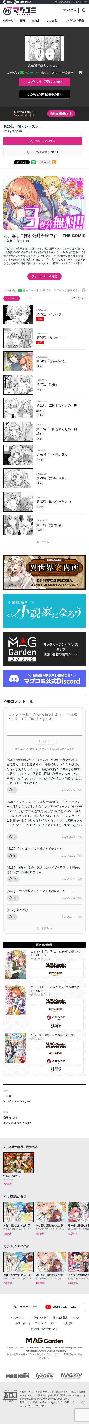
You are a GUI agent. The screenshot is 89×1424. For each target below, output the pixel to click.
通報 (79, 790)
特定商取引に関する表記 (44, 1329)
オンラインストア (39, 1317)
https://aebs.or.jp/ (35, 1405)
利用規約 (68, 1323)
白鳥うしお (21, 241)
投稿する (44, 741)
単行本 (36, 20)
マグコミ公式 (28, 1307)
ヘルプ (75, 1317)
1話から (79, 298)
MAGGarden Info (64, 1307)
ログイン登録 (74, 20)
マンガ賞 (51, 20)
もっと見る (43, 541)
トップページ (17, 1317)
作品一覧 (8, 20)
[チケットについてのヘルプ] (80, 73)
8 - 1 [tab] (29, 298)
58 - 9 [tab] (11, 298)
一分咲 (8, 241)
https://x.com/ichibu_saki (17, 1101)
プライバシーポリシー (47, 1323)
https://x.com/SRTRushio (17, 1122)
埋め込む (45, 162)
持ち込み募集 (60, 1317)
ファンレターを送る (44, 276)
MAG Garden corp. (35, 1347)
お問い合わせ (23, 1323)
